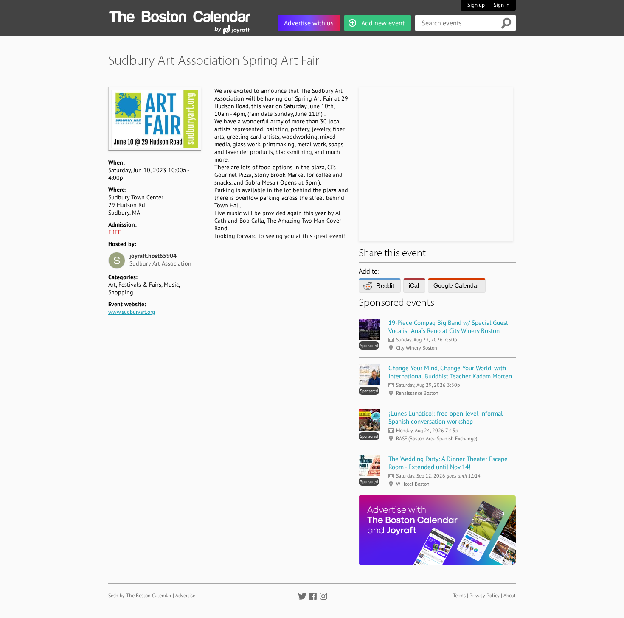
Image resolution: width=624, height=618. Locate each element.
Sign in (501, 4)
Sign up (476, 4)
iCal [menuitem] (414, 285)
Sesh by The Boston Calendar (139, 595)
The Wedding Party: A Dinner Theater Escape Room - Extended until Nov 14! (448, 463)
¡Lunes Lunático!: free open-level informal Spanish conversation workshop (445, 417)
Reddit (385, 285)
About (509, 595)
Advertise (185, 595)
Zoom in (154, 118)
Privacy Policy (484, 595)
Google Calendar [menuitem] (456, 285)
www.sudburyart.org (131, 312)
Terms (459, 595)
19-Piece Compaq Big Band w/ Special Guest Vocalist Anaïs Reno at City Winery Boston (448, 327)
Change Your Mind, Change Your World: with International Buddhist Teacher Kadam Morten (450, 372)
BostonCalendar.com (179, 15)
